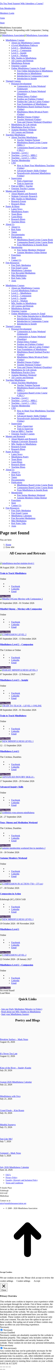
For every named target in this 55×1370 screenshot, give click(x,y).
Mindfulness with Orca (10, 1096)
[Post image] (4, 1037)
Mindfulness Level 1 (9, 751)
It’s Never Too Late (8, 1053)
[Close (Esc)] (1, 1366)
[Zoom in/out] (9, 1366)
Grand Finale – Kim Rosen (12, 1110)
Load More (5, 993)
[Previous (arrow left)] (1, 1369)
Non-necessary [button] (6, 1345)
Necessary (8, 1330)
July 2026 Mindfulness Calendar (14, 1167)
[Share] (4, 1366)
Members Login (7, 13)
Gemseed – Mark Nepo (10, 1153)
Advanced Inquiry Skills (11, 787)
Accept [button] (37, 1281)
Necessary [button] (4, 1327)
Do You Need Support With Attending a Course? (21, 3)
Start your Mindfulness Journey (15, 1014)
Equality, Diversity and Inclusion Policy (22, 1180)
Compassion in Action (10, 893)
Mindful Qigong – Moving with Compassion (21, 609)
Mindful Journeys (8, 1124)
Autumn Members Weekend (13, 858)
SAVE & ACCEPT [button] (8, 1363)
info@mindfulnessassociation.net (13, 1203)
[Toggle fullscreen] (7, 1366)
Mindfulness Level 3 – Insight (14, 680)
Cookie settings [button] (23, 1281)
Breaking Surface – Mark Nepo (14, 1039)
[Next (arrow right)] (4, 1369)
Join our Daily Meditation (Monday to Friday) (21, 1009)
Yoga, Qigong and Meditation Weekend (19, 822)
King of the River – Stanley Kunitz (15, 1068)
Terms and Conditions (14, 1183)
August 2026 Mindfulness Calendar (16, 1082)
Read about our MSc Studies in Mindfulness (21, 1011)
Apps (2, 18)
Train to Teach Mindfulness (13, 573)
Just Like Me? (6, 1139)
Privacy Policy (11, 1177)
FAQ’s (8, 1175)
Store (2, 23)
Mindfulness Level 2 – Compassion (16, 644)
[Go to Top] (27, 1266)
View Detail (5, 596)
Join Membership (7, 8)
